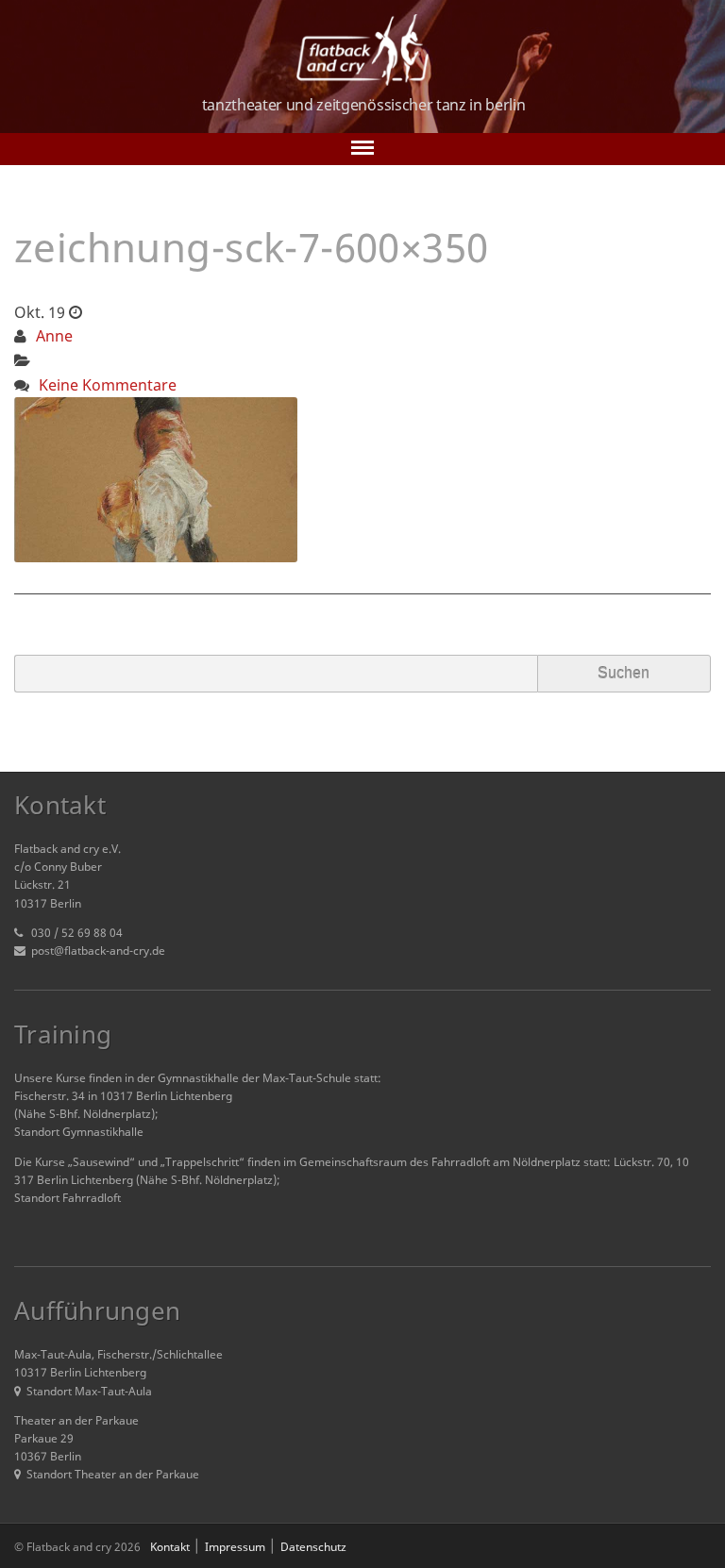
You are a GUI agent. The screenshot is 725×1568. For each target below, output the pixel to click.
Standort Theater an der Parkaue (112, 1474)
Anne (54, 335)
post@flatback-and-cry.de (98, 950)
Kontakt (170, 1547)
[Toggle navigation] (362, 149)
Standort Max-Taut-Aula (89, 1391)
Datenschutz (313, 1547)
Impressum (235, 1547)
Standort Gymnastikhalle (78, 1132)
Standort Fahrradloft (67, 1198)
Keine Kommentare (108, 385)
